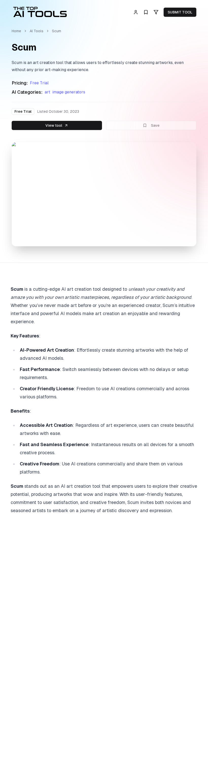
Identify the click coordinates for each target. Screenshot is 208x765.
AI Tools (36, 31)
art (47, 92)
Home (16, 31)
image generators (68, 92)
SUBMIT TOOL (180, 12)
